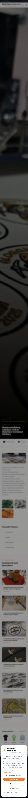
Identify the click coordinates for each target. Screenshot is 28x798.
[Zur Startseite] (11, 5)
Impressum (15, 792)
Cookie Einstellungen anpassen (13, 775)
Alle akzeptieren (14, 779)
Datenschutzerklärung (8, 772)
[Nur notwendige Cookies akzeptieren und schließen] (24, 748)
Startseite (4, 419)
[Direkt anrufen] (22, 5)
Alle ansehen (22, 731)
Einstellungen (14, 784)
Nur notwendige (14, 788)
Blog (10, 419)
